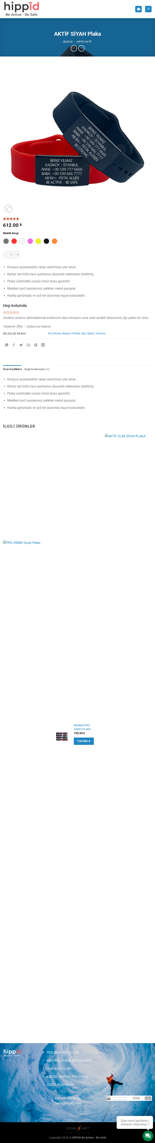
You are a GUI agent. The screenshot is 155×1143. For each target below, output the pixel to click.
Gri (49, 333)
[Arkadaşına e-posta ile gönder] (28, 345)
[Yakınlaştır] (8, 208)
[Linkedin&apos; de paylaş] (43, 345)
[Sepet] (138, 9)
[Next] (152, 738)
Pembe (75, 333)
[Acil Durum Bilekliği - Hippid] (21, 9)
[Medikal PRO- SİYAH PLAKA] (61, 736)
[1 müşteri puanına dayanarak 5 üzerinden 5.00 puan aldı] (77, 218)
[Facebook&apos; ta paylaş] (14, 345)
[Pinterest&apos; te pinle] (35, 345)
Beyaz (66, 333)
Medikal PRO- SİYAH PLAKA (82, 727)
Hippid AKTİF (84, 41)
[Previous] (3, 738)
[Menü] (148, 9)
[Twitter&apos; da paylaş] (21, 345)
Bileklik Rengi (10, 233)
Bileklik (68, 41)
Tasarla (83, 741)
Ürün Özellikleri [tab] (12, 369)
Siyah (90, 333)
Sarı (83, 333)
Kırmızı (57, 333)
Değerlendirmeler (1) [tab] (36, 369)
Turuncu (100, 333)
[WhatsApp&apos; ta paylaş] (6, 345)
